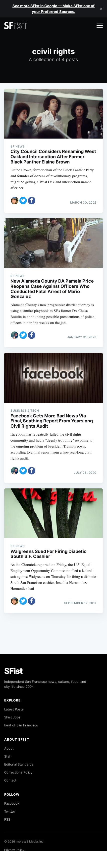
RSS (7, 819)
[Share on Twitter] (23, 200)
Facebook (11, 803)
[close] (101, 9)
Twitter (9, 811)
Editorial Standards (18, 764)
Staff (8, 756)
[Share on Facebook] (31, 200)
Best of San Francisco (21, 725)
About (9, 748)
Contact (10, 780)
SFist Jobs (12, 717)
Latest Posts (14, 709)
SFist (13, 671)
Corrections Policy (18, 772)
